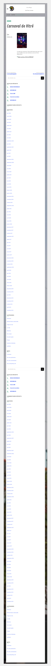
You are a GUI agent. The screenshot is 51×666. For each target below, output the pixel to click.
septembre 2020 (10, 162)
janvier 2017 (9, 254)
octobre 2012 (9, 304)
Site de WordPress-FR (11, 363)
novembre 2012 (10, 301)
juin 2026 (9, 113)
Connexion (9, 354)
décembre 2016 (10, 257)
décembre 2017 (10, 227)
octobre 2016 (9, 264)
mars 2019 (9, 187)
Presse (8, 340)
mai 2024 (9, 128)
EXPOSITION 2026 (13, 90)
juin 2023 (9, 134)
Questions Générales (11, 343)
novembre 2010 (10, 310)
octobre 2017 (9, 233)
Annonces (9, 318)
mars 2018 (9, 220)
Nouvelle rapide (10, 336)
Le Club (8, 327)
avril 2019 (9, 184)
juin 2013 (9, 294)
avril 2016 (9, 279)
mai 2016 (9, 276)
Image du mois (10, 324)
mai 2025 (9, 122)
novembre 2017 (10, 230)
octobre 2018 (9, 202)
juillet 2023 (9, 131)
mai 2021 (9, 156)
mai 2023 (9, 137)
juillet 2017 (9, 239)
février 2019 (9, 190)
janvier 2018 (9, 224)
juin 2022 (9, 144)
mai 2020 (9, 168)
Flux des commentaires (11, 360)
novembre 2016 (10, 261)
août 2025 (9, 119)
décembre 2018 (10, 196)
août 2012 (9, 307)
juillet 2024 (9, 125)
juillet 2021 (9, 150)
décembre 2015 (10, 288)
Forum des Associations (14, 97)
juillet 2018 (9, 208)
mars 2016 (9, 282)
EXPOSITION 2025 (13, 100)
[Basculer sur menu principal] (7, 8)
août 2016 (9, 270)
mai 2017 (9, 245)
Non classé (9, 333)
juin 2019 (9, 177)
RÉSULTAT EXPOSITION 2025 (15, 87)
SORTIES (9, 346)
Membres (9, 330)
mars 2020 (9, 171)
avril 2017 (9, 248)
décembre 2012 (10, 297)
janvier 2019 (9, 193)
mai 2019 (9, 180)
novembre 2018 (10, 199)
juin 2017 (9, 242)
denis (8, 34)
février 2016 (9, 285)
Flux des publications (11, 357)
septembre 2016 (10, 267)
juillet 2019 (9, 174)
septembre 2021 (10, 147)
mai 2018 (9, 214)
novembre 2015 (10, 291)
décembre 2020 (10, 159)
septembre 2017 (10, 236)
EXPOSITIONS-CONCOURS (12, 321)
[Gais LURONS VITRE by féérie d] (25, 57)
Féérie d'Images (29, 7)
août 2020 (9, 165)
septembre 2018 (10, 205)
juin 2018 (9, 211)
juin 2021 (9, 153)
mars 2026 (9, 116)
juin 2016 (9, 273)
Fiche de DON (12, 93)
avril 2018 (9, 217)
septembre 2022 (10, 140)
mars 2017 (9, 251)
